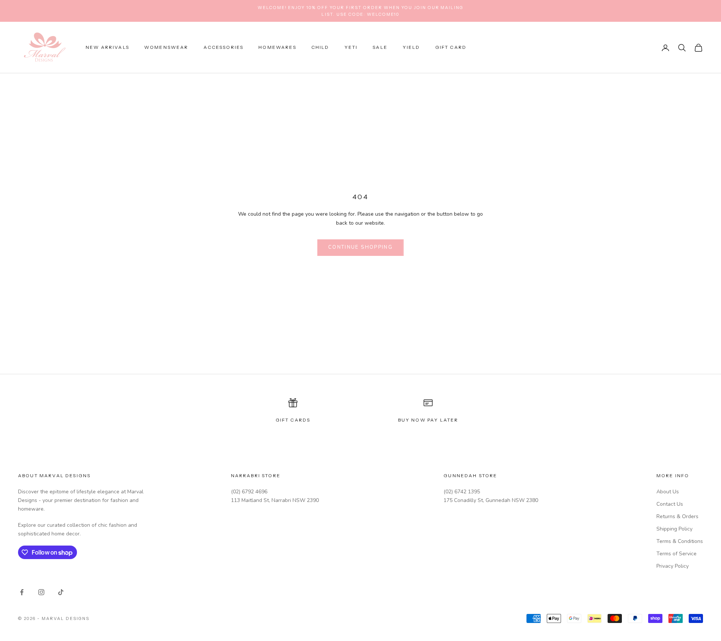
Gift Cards (293, 420)
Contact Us (669, 504)
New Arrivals (107, 47)
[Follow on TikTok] (61, 592)
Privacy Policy (672, 566)
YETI (351, 47)
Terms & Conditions (679, 541)
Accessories (224, 47)
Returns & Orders (677, 516)
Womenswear (166, 47)
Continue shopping (360, 247)
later (449, 420)
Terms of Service (676, 553)
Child (320, 47)
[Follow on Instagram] (41, 592)
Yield (411, 47)
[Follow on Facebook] (22, 592)
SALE (380, 47)
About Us (667, 491)
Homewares (277, 47)
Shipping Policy (674, 528)
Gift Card (450, 47)
